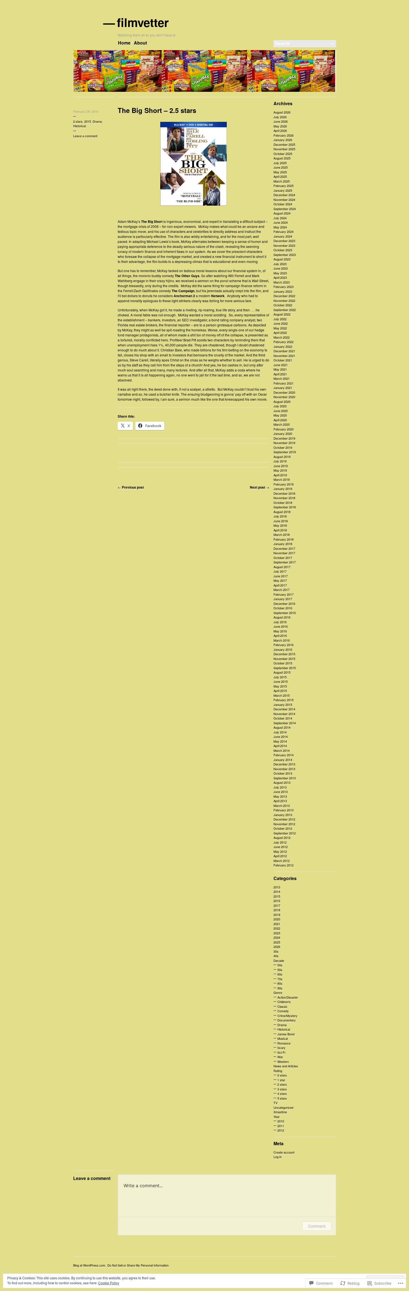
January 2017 (283, 599)
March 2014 (282, 750)
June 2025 (281, 167)
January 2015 (283, 704)
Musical (282, 1038)
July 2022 (280, 319)
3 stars (282, 1089)
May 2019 (280, 470)
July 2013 (280, 787)
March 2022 (282, 337)
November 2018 (284, 498)
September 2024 (285, 208)
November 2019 (284, 442)
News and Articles (286, 1066)
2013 (277, 887)
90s (279, 988)
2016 (277, 900)
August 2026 (282, 112)
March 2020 (282, 424)
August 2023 (282, 259)
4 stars (282, 1093)
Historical (79, 126)
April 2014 (280, 745)
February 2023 (284, 286)
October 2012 (283, 828)
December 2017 (284, 548)
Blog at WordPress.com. (89, 1265)
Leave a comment (85, 136)
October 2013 (283, 773)
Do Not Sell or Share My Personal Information (138, 1265)
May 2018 (280, 525)
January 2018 (283, 543)
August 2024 (282, 213)
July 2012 (280, 842)
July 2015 (280, 677)
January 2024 (283, 236)
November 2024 (284, 199)
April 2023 (280, 277)
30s (276, 951)
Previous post (131, 487)
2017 (277, 905)
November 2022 (284, 300)
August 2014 (282, 727)
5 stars (282, 1098)
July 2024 (280, 218)
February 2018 (284, 539)
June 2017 (281, 576)
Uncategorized (283, 1107)
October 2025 (283, 153)
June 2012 (281, 846)
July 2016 (280, 622)
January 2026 (283, 139)
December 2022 (284, 296)
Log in (278, 1156)
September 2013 (285, 778)
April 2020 (280, 420)
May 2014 (280, 741)
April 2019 (280, 475)
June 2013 (281, 791)
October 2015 (283, 663)
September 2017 (285, 562)
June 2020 (281, 410)
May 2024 (280, 227)
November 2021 (284, 355)
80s (279, 983)
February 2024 (284, 231)
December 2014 (284, 709)
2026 (277, 946)
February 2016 (284, 644)
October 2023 (283, 250)
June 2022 (281, 323)
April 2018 (280, 530)
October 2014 (283, 718)
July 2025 (280, 163)
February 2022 (284, 341)
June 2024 (281, 222)
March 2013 (282, 805)
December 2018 (284, 493)
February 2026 (284, 135)
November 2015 (284, 658)
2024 (277, 937)
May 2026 (280, 126)
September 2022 (285, 309)
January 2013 (283, 814)
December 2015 (284, 654)
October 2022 (283, 305)
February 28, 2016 (85, 111)
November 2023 (284, 245)
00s (279, 965)
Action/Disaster (287, 997)
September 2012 (285, 833)
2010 (280, 1121)
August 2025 (282, 158)
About (140, 43)
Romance (283, 1043)
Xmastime (280, 1112)
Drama (97, 121)
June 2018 (281, 521)
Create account (284, 1152)
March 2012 (282, 860)
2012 (280, 1130)
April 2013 (280, 801)
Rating (278, 1070)
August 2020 (282, 401)
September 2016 (285, 612)
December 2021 (284, 351)
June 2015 (281, 681)
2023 (277, 933)
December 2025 (284, 144)
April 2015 (280, 690)
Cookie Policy (108, 1282)
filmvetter (143, 22)
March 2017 (282, 589)
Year (277, 1116)
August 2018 (282, 511)
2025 (277, 942)
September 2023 (285, 254)
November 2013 (284, 769)
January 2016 (283, 649)
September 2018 (285, 507)
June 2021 (281, 365)
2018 (277, 910)
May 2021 (280, 369)
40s (276, 956)
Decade (279, 960)
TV (275, 1102)
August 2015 (282, 672)
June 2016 (281, 626)
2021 (277, 924)
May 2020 (280, 415)
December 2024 (284, 195)
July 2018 (280, 516)
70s (279, 979)
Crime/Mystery (287, 1015)
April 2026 (280, 130)
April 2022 (280, 332)
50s (279, 969)
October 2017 (283, 557)
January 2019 (283, 488)
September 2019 (285, 452)
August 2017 (282, 567)
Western (283, 1061)
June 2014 (281, 736)
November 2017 (284, 553)
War (280, 1057)
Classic (282, 1006)
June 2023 (281, 268)
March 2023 (282, 282)
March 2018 (282, 534)
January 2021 (283, 387)
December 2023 (284, 240)
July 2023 (280, 264)
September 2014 (285, 723)
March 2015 (282, 695)
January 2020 (283, 433)
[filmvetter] (204, 91)
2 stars (78, 121)
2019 (277, 914)
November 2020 (284, 397)
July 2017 (280, 571)
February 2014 (284, 755)
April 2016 (280, 635)
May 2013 (280, 796)
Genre (278, 992)
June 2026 (281, 121)
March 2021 (282, 378)
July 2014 (280, 732)
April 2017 (280, 585)
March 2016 (282, 640)
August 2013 (282, 782)
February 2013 (284, 810)
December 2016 (284, 603)
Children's (284, 1001)
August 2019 (282, 456)
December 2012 (284, 819)
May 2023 (280, 273)
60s (279, 974)
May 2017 (280, 580)
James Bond (285, 1034)
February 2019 (284, 484)
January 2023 (283, 291)
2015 (87, 121)
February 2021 (284, 383)
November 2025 (284, 149)
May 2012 (280, 851)
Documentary (286, 1020)
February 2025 (284, 185)
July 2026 (280, 117)
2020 (277, 919)
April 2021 (280, 374)
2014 (277, 891)
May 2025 (280, 172)
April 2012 (280, 856)
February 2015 (284, 700)
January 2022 (283, 346)
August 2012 (282, 837)
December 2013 (284, 764)
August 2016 (282, 617)
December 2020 (284, 392)
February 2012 (284, 865)
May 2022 (280, 328)
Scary (281, 1047)
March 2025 (282, 181)
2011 (280, 1126)
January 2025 (283, 190)
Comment (317, 1226)
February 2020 (284, 429)
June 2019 (281, 466)
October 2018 (283, 502)
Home (124, 43)
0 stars (282, 1075)
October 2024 (283, 204)
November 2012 (284, 824)
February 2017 (284, 594)
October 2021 (283, 360)
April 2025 (280, 176)
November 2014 (284, 713)
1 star (281, 1080)
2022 (277, 928)
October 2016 (283, 608)
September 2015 (285, 668)
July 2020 (280, 406)
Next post (259, 487)
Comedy (283, 1011)
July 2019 (280, 461)
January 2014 (283, 759)
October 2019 (283, 447)
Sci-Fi (281, 1052)
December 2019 (284, 438)
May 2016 (280, 631)
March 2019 (282, 479)
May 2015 (280, 686)
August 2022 (282, 314)
